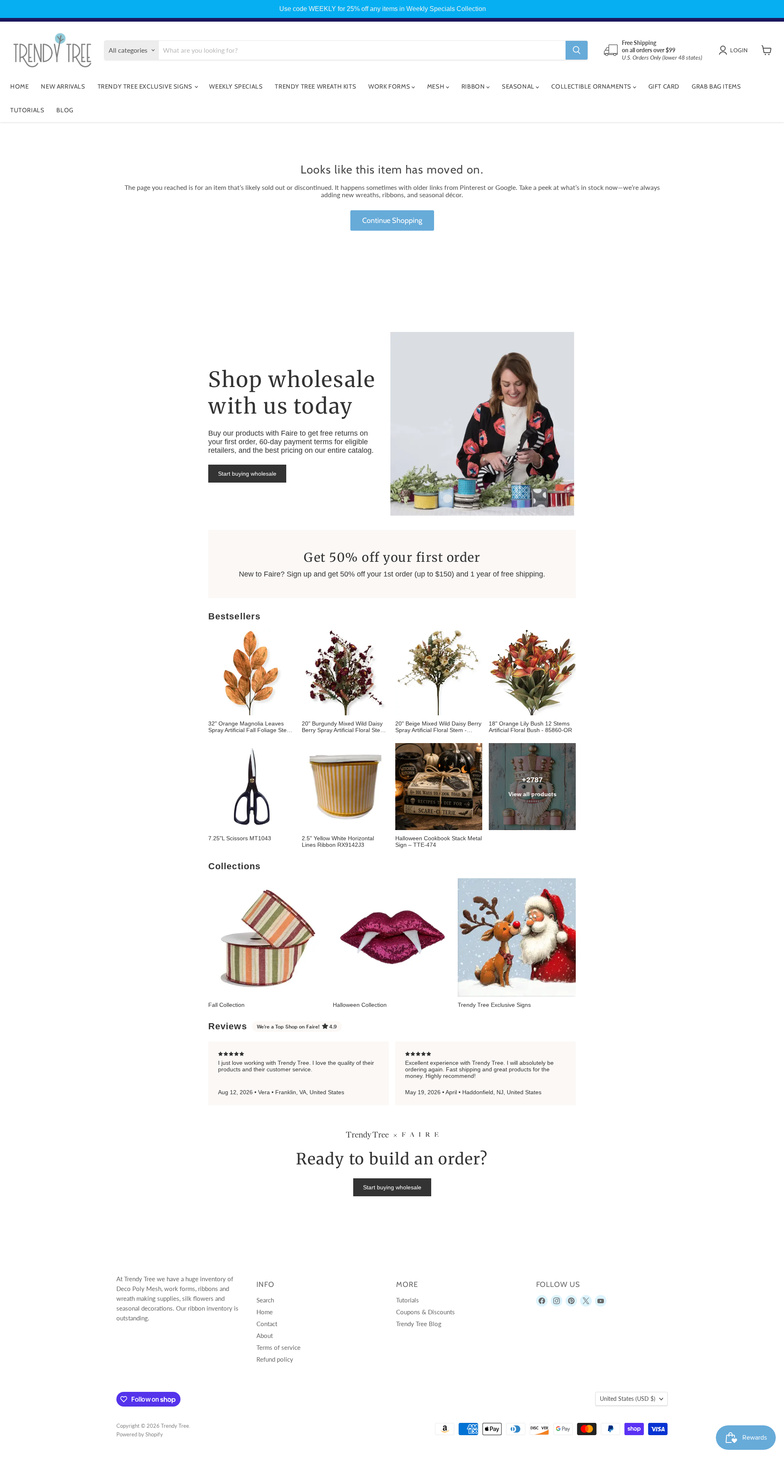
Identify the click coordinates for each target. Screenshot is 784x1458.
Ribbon (473, 86)
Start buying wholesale (247, 473)
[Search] (577, 50)
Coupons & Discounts (425, 1312)
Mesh (436, 86)
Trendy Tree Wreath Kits (315, 86)
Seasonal (519, 86)
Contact (266, 1323)
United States (627, 1398)
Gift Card (663, 86)
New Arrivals (63, 86)
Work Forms (390, 86)
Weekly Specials (236, 86)
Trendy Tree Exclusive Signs (146, 86)
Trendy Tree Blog (418, 1323)
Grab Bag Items (716, 86)
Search (265, 1300)
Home (19, 86)
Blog (64, 110)
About (264, 1335)
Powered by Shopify (139, 1434)
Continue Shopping (392, 220)
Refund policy (274, 1359)
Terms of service (278, 1347)
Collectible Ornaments (592, 86)
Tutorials (27, 110)
